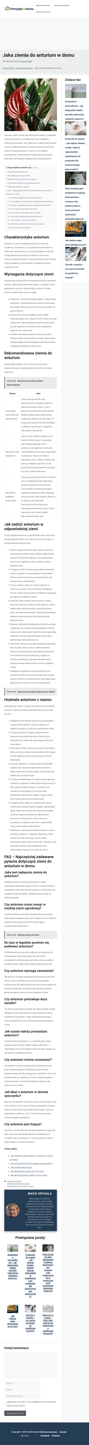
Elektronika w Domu (43, 5)
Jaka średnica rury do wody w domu (20, 1186)
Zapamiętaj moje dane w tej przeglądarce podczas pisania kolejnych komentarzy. (31, 1404)
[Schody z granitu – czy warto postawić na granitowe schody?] (75, 255)
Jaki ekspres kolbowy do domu (18, 1184)
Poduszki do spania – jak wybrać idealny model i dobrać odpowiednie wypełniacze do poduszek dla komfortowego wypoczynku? (30, 1275)
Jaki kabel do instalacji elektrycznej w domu (28, 1175)
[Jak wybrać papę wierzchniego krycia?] (75, 229)
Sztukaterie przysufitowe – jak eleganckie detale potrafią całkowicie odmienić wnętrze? (12, 1266)
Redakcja (56, 1435)
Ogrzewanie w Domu (61, 5)
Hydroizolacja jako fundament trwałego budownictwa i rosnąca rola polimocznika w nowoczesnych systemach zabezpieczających (48, 1272)
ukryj (35, 168)
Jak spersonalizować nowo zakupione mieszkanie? (31, 1163)
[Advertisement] (44, 33)
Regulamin (45, 1435)
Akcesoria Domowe (43, 12)
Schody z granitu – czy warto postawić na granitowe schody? (30, 1323)
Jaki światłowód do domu (21, 1167)
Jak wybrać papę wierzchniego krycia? (12, 1321)
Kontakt (62, 1432)
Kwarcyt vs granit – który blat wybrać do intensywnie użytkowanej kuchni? (48, 1324)
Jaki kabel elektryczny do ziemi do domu (27, 1171)
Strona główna (9, 68)
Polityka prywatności (48, 1432)
